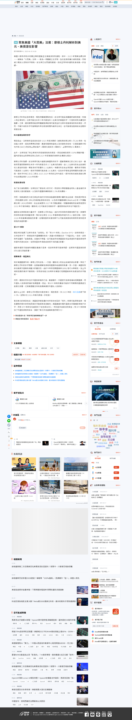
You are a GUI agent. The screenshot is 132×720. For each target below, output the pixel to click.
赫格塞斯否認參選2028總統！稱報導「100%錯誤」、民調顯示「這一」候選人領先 (41, 374)
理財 (84, 6)
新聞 (27, 3)
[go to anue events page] (107, 2)
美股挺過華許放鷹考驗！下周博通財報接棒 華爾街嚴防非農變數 (35, 377)
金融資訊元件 (55, 713)
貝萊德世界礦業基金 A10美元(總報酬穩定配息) (102, 358)
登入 (112, 2)
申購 (116, 341)
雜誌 (101, 6)
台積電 (98, 473)
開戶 (116, 368)
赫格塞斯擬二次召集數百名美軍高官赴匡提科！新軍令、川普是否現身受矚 (39, 370)
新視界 (90, 6)
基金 (48, 3)
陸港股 (42, 3)
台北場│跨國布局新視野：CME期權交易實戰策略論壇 (108, 227)
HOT (99, 226)
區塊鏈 (73, 6)
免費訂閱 (115, 626)
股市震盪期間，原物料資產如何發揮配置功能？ (24, 474)
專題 (96, 6)
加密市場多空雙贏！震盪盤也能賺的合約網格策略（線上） (108, 253)
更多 (116, 46)
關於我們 (35, 713)
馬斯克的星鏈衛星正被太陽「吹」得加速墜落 (28, 443)
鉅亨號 (75, 3)
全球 (57, 3)
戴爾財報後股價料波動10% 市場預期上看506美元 (75, 474)
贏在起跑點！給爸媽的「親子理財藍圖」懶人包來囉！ (40, 354)
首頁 (22, 3)
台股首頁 (75, 354)
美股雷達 (21, 36)
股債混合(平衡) (102, 344)
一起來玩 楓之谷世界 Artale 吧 (23, 497)
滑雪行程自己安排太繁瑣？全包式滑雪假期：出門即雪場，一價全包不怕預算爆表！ (50, 497)
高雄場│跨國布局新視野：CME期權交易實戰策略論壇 (108, 244)
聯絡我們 (63, 713)
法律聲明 (80, 713)
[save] (9, 440)
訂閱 (81, 3)
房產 (79, 6)
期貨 (67, 6)
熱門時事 (45, 6)
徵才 (69, 713)
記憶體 (98, 467)
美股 (36, 3)
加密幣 (63, 3)
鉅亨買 (69, 3)
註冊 (116, 2)
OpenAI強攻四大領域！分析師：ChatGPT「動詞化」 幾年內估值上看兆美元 (65, 443)
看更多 (83, 392)
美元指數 (76, 292)
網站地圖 (74, 713)
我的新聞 (107, 6)
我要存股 (82, 354)
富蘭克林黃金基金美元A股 (99, 367)
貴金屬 (99, 370)
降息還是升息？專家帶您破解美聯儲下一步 (31, 315)
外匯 (52, 3)
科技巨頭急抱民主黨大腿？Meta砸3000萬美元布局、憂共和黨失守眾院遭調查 (40, 380)
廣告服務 (48, 713)
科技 (32, 6)
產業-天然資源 (102, 362)
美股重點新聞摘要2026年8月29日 (76, 497)
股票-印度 (100, 352)
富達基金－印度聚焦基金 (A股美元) (102, 349)
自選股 (115, 6)
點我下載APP (35, 319)
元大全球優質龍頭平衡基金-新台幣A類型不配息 (102, 340)
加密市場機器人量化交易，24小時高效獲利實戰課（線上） (108, 236)
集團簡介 (41, 713)
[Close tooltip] (24, 445)
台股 (32, 3)
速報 (51, 6)
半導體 (98, 478)
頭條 (16, 6)
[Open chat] (9, 445)
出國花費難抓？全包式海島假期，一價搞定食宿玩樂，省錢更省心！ (50, 474)
